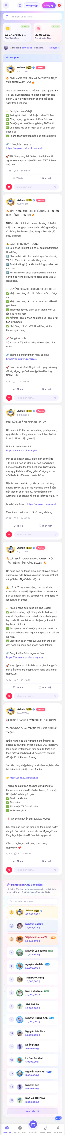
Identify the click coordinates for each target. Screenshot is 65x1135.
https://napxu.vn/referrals (21, 358)
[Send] (55, 187)
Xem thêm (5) (33, 1111)
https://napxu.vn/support (41, 504)
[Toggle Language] (59, 5)
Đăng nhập (32, 5)
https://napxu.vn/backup (24, 777)
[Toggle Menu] (6, 5)
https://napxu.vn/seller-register (24, 657)
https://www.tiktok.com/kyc (22, 450)
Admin (21, 67)
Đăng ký (48, 5)
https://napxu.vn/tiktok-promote (24, 148)
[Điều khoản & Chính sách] (20, 5)
